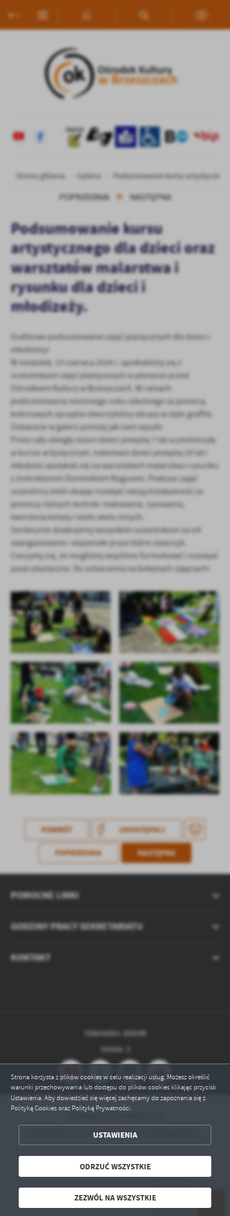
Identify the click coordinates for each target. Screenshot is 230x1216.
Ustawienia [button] (115, 1134)
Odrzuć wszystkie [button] (115, 1166)
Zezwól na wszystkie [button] (115, 1197)
